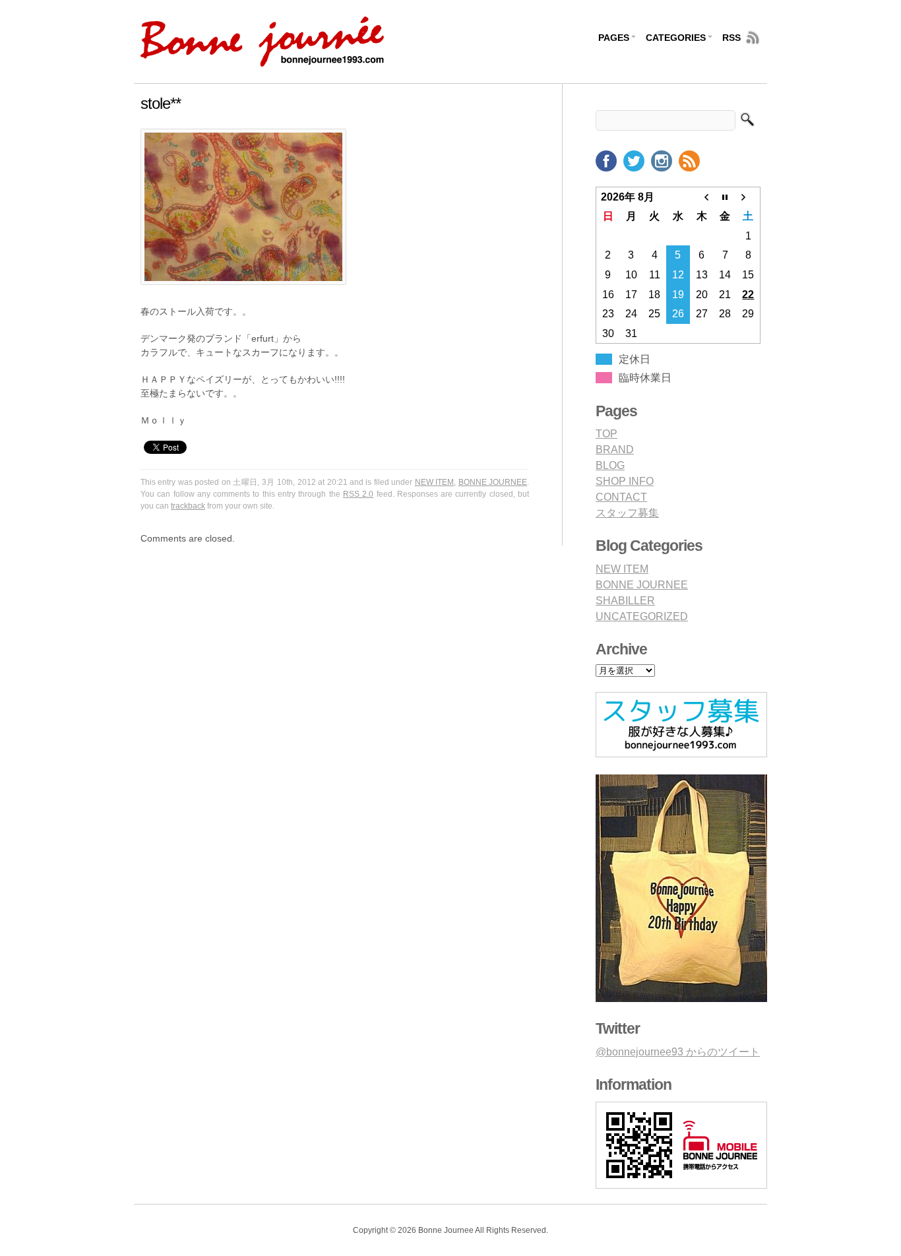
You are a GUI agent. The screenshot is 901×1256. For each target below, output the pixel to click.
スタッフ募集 (627, 512)
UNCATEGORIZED (642, 616)
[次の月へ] (749, 196)
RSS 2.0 (358, 494)
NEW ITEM (434, 482)
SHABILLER (625, 600)
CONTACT (621, 497)
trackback (188, 506)
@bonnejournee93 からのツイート (678, 1051)
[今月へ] (725, 196)
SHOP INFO (625, 481)
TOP (606, 433)
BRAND (615, 449)
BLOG (610, 465)
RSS (731, 37)
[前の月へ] (702, 196)
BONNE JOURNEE (492, 482)
